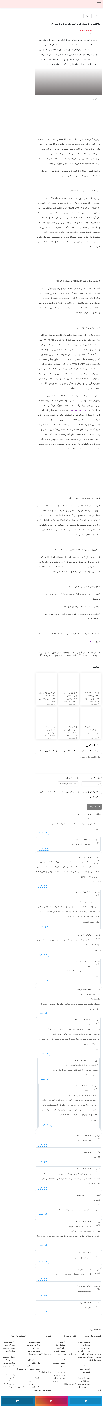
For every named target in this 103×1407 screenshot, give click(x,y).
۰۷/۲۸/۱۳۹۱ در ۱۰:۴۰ (81, 1085)
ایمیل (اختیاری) (71, 777)
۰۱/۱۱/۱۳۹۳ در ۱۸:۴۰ (84, 1195)
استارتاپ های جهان (17, 1336)
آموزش (47, 1336)
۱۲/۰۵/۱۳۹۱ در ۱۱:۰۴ (84, 1152)
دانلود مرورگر (56, 652)
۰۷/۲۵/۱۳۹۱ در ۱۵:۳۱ (83, 961)
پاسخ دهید (43, 832)
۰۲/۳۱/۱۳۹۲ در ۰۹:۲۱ (83, 1169)
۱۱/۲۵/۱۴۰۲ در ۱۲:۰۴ (84, 1303)
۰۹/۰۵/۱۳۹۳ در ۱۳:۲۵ (83, 1221)
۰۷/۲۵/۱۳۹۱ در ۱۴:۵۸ (83, 935)
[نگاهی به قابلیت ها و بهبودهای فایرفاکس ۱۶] (68, 81)
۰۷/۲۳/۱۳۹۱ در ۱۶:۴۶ (83, 814)
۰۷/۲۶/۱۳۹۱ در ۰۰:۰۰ (82, 1060)
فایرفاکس (95, 655)
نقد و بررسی (70, 1336)
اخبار (87, 16)
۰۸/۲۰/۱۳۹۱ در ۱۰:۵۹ (83, 1135)
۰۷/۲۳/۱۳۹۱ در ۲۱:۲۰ (83, 857)
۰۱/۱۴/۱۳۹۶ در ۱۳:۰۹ (84, 1286)
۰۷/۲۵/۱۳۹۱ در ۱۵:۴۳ (83, 989)
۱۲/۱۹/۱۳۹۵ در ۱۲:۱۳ (84, 1252)
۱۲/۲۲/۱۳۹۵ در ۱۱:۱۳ (84, 1269)
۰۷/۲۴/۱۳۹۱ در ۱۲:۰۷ (83, 839)
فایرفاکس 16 (84, 655)
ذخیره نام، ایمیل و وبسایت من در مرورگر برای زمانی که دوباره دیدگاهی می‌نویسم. (69, 794)
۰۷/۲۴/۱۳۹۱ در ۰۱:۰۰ (83, 892)
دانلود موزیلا (44, 652)
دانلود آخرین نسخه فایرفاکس (75, 652)
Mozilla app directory (77, 410)
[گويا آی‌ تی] (51, 4)
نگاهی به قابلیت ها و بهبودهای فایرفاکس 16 (58, 655)
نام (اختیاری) (96, 777)
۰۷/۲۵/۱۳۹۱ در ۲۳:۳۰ (82, 1019)
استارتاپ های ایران (93, 1336)
